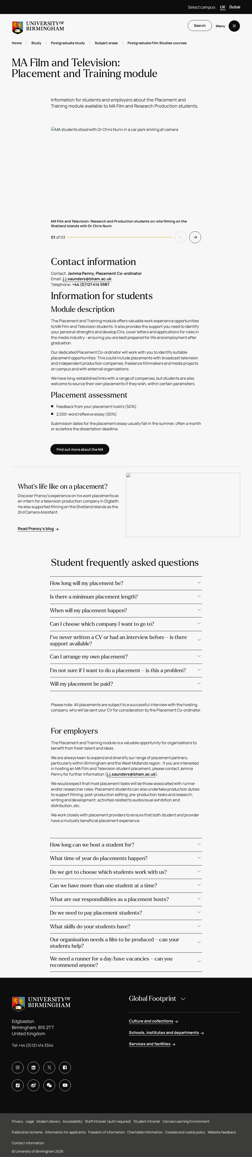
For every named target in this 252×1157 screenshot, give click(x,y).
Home (17, 43)
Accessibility (72, 1121)
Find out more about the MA (80, 449)
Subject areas (106, 43)
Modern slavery (48, 1121)
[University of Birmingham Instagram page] (18, 1067)
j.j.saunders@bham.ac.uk (87, 278)
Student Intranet (147, 1121)
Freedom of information (106, 1132)
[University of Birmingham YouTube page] (65, 1085)
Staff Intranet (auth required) (108, 1121)
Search (200, 25)
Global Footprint (152, 998)
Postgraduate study (68, 43)
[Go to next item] (195, 237)
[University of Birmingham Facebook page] (65, 1067)
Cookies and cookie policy (185, 1132)
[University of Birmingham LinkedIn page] (33, 1067)
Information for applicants (65, 1132)
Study (36, 43)
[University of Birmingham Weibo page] (33, 1085)
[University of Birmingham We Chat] (49, 1085)
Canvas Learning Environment (186, 1121)
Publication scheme (27, 1132)
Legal (30, 1121)
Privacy (17, 1121)
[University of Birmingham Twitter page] (49, 1067)
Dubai (234, 7)
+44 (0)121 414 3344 (35, 1045)
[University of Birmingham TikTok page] (18, 1085)
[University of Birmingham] (38, 26)
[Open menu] (234, 26)
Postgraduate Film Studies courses (157, 43)
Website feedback (222, 1132)
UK (222, 7)
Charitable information (145, 1132)
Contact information (28, 1143)
